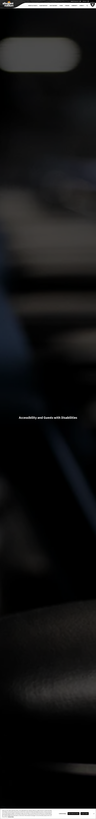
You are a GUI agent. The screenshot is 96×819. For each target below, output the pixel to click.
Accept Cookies (84, 813)
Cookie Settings (62, 813)
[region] (48, 814)
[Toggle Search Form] (87, 5)
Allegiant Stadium (8, 3)
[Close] (93, 813)
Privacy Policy (11, 816)
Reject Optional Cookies (73, 813)
